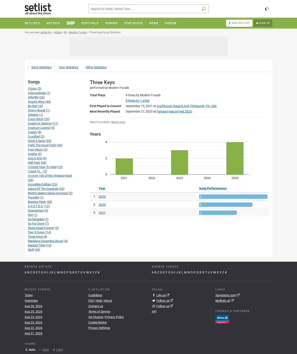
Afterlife (33, 97)
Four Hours (35, 149)
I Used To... (35, 171)
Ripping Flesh (37, 202)
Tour (68, 67)
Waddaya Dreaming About (45, 241)
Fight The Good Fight (42, 145)
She (30, 215)
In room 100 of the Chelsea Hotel (50, 175)
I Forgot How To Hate (42, 167)
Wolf (31, 249)
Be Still (32, 106)
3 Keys (32, 88)
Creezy (32, 132)
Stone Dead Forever (41, 228)
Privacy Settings (99, 328)
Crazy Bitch (35, 119)
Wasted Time (36, 245)
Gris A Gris (35, 158)
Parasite (33, 197)
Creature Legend (39, 128)
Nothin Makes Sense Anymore (48, 193)
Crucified (34, 136)
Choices (33, 114)
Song (41, 67)
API (154, 311)
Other (96, 67)
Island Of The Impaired (43, 188)
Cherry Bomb (36, 110)
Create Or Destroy (40, 123)
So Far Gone (36, 223)
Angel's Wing (36, 101)
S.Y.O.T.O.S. (35, 206)
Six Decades (36, 219)
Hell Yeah (34, 162)
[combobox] (148, 8)
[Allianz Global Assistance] (222, 318)
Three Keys (35, 236)
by (138, 100)
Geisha (32, 154)
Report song (118, 122)
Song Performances (213, 188)
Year (102, 188)
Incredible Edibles (39, 184)
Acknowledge (37, 93)
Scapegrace (36, 210)
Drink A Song (36, 141)
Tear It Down (36, 232)
